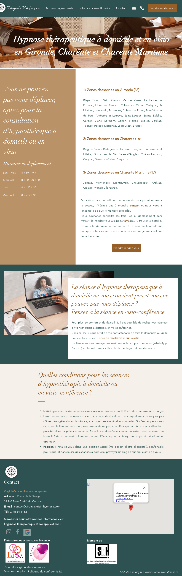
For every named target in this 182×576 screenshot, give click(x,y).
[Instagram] (8, 531)
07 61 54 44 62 (18, 511)
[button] (33, 8)
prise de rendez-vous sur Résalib (119, 338)
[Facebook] (17, 531)
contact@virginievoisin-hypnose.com (37, 506)
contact (134, 205)
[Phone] (142, 8)
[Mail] (134, 8)
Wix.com (172, 572)
